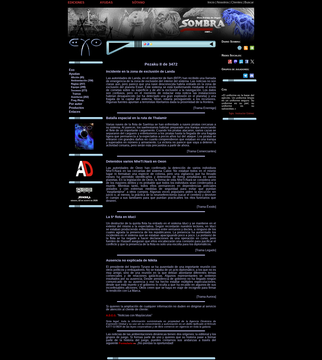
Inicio (211, 2)
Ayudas (74, 73)
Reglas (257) (77, 83)
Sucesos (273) (78, 90)
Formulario (126, 343)
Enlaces (74, 111)
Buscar (249, 2)
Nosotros (223, 2)
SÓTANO (138, 2)
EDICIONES (76, 2)
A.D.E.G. (111, 315)
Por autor (75, 103)
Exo (72, 69)
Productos (76, 107)
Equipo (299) (77, 87)
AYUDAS (106, 2)
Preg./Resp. (76, 100)
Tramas (75, 93)
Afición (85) (76, 77)
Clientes (236, 2)
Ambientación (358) (81, 80)
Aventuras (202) (79, 97)
